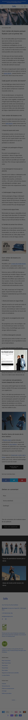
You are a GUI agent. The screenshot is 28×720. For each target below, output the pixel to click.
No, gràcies (7, 368)
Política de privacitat (11, 362)
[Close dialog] (26, 350)
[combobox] (2, 359)
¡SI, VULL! (7, 364)
